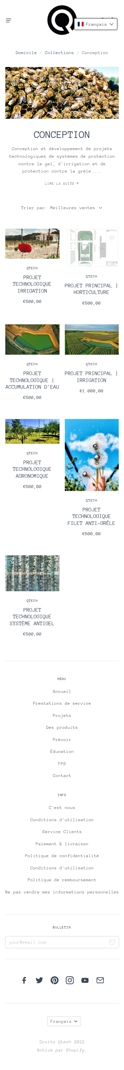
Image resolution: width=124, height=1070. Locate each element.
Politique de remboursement (62, 879)
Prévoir (62, 739)
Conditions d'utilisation (62, 819)
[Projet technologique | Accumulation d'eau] (32, 366)
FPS (62, 763)
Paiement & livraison (62, 843)
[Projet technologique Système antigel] (32, 600)
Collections (59, 52)
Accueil (62, 691)
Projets (62, 715)
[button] (95, 24)
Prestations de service (62, 703)
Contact (62, 775)
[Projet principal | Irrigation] (92, 363)
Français (61, 1021)
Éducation (62, 751)
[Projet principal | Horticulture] (92, 271)
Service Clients (62, 831)
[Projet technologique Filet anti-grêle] (92, 482)
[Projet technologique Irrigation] (32, 270)
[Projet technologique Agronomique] (32, 458)
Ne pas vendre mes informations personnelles (62, 892)
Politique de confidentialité (62, 855)
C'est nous (62, 807)
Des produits (62, 727)
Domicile (26, 52)
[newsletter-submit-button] (112, 943)
